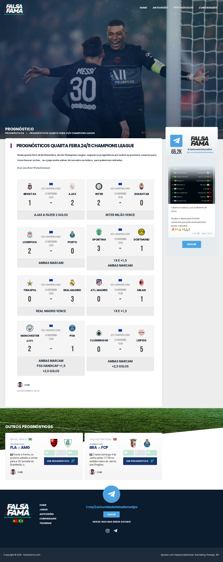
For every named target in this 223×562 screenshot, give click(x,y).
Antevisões (160, 7)
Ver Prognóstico (58, 461)
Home (143, 7)
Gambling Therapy (205, 554)
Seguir (191, 244)
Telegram (45, 523)
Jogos (43, 509)
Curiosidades (208, 7)
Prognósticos (183, 7)
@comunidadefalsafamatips (200, 152)
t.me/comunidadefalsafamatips (111, 507)
